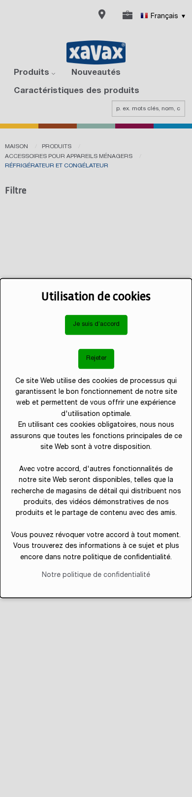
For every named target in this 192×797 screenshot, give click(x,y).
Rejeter (96, 358)
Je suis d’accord (96, 324)
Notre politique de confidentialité (96, 575)
